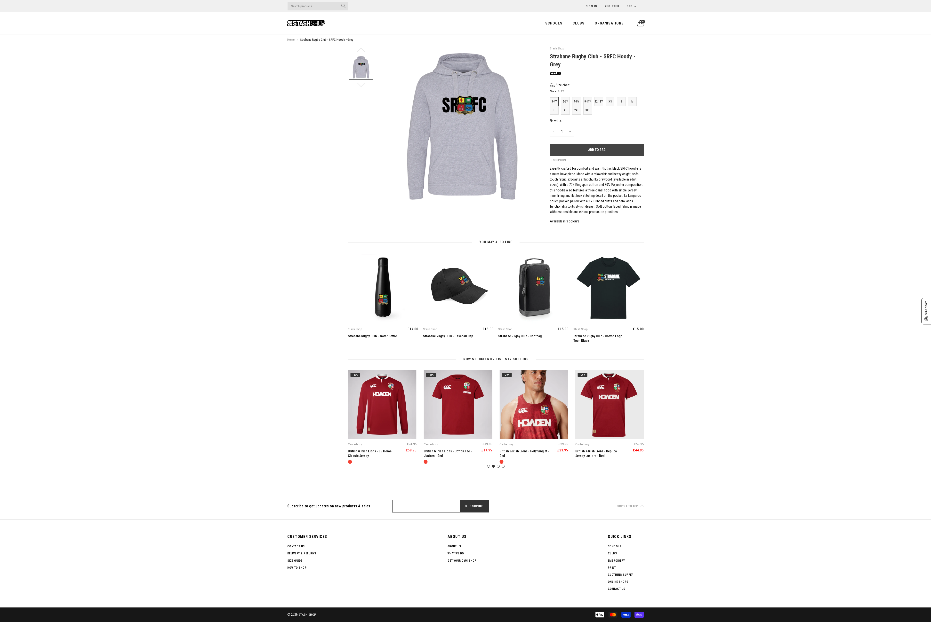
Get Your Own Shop (462, 560)
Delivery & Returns (301, 553)
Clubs (579, 23)
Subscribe (474, 506)
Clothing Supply (620, 574)
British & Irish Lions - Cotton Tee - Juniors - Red (372, 453)
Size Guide (294, 560)
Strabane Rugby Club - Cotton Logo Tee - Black (522, 338)
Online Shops (618, 581)
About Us (454, 546)
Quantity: (556, 120)
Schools (553, 23)
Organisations (609, 23)
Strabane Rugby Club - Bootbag (444, 336)
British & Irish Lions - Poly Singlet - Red (449, 453)
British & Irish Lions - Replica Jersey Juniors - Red (520, 453)
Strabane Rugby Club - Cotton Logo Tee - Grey (597, 338)
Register (611, 6)
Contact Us (296, 546)
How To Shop (296, 567)
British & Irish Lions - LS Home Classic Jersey (597, 453)
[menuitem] (554, 23)
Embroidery (616, 560)
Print (612, 567)
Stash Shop (307, 614)
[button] (560, 85)
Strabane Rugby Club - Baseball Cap (373, 336)
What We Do (456, 553)
